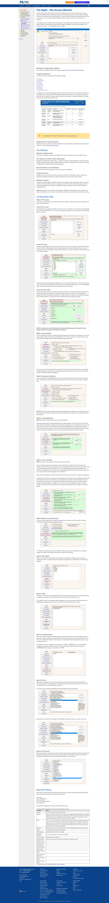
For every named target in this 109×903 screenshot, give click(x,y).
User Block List (40, 87)
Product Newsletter (77, 890)
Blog (74, 884)
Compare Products (44, 870)
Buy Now (69, 2)
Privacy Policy (76, 885)
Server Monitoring (60, 890)
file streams (60, 520)
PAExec (58, 870)
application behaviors (57, 522)
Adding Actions (65, 70)
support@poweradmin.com (28, 869)
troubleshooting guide (72, 136)
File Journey (39, 83)
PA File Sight (23, 10)
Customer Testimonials (61, 882)
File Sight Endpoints (41, 423)
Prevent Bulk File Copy (62, 893)
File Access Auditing (61, 891)
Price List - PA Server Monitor (46, 890)
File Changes (39, 81)
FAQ (74, 872)
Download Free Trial (81, 2)
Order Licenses (43, 882)
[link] (26, 18)
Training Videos (76, 875)
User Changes (40, 88)
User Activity (39, 86)
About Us (75, 882)
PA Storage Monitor (44, 875)
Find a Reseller (43, 896)
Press (74, 888)
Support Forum (76, 873)
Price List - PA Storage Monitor (46, 891)
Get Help (24, 891)
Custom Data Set (40, 80)
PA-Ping (58, 872)
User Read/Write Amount (42, 90)
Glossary (75, 877)
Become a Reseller (44, 897)
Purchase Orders (43, 884)
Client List (59, 884)
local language (60, 864)
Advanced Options (79, 70)
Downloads (42, 872)
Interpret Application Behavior (65, 818)
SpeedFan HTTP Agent (62, 873)
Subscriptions (43, 887)
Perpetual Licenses (44, 885)
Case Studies (59, 885)
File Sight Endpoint (53, 145)
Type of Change (40, 84)
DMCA (74, 887)
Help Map (21, 39)
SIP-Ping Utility (60, 875)
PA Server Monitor (44, 873)
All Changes (39, 79)
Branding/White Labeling (78, 878)
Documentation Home (78, 870)
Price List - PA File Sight (45, 893)
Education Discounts (44, 894)
